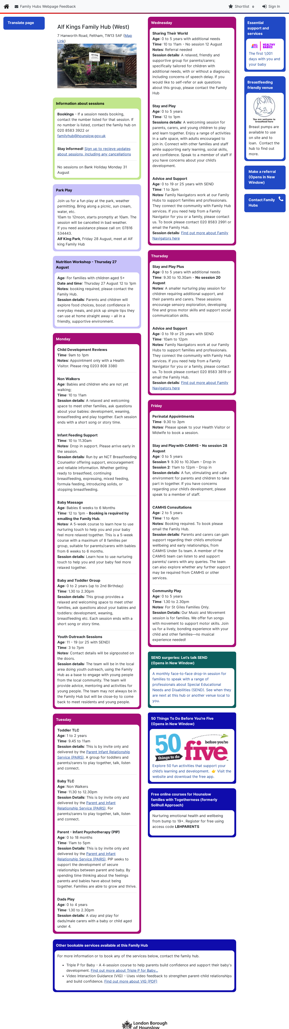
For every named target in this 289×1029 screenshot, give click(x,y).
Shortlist (244, 6)
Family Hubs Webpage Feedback (48, 6)
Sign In (274, 6)
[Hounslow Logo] (144, 1024)
